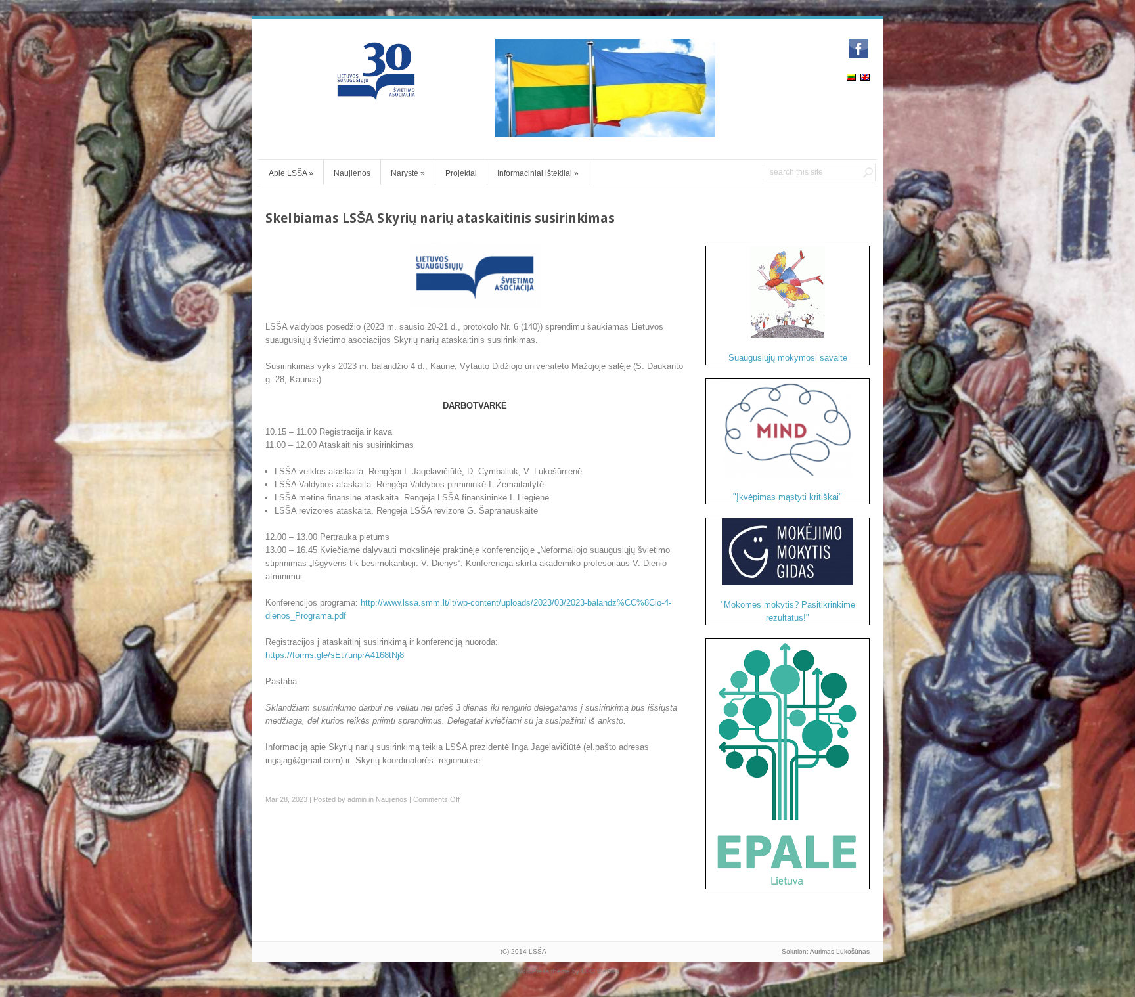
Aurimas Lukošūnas (840, 951)
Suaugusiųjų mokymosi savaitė (787, 358)
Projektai (461, 173)
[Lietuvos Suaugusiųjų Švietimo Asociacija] (377, 96)
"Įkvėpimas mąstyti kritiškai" (787, 497)
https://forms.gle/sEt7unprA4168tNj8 (334, 655)
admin (357, 799)
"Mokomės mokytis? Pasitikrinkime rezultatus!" (788, 611)
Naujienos (352, 173)
